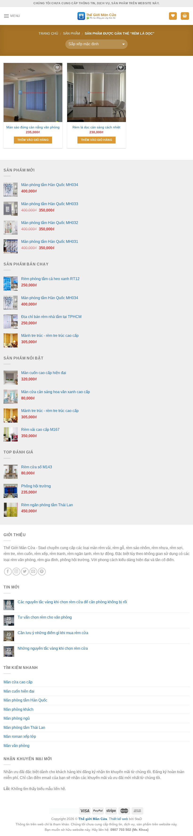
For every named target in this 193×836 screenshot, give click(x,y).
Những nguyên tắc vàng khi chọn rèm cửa (53, 648)
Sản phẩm (71, 33)
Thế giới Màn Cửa (92, 819)
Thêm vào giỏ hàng (32, 140)
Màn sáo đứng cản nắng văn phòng (33, 127)
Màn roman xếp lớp (20, 736)
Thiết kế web (118, 819)
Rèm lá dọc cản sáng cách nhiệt (96, 127)
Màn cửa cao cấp (18, 682)
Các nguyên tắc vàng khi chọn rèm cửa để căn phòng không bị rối (72, 602)
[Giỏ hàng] (185, 16)
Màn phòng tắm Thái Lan (24, 728)
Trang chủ (48, 33)
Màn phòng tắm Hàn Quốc (25, 700)
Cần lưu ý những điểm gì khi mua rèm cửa (53, 633)
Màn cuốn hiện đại (19, 691)
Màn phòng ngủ (17, 718)
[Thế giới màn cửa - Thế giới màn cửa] (96, 16)
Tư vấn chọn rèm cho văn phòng (45, 617)
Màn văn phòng (16, 746)
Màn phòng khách (18, 709)
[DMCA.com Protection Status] (63, 810)
